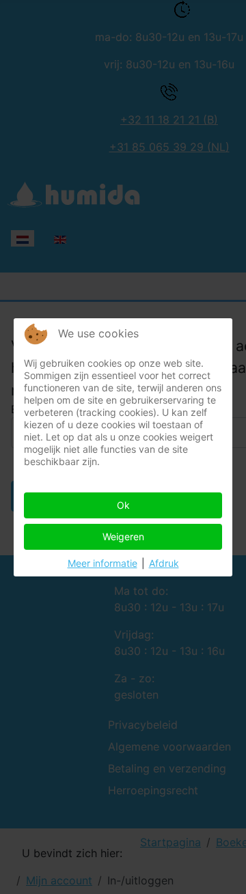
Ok (123, 505)
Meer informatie (102, 563)
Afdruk (164, 563)
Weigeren (123, 536)
